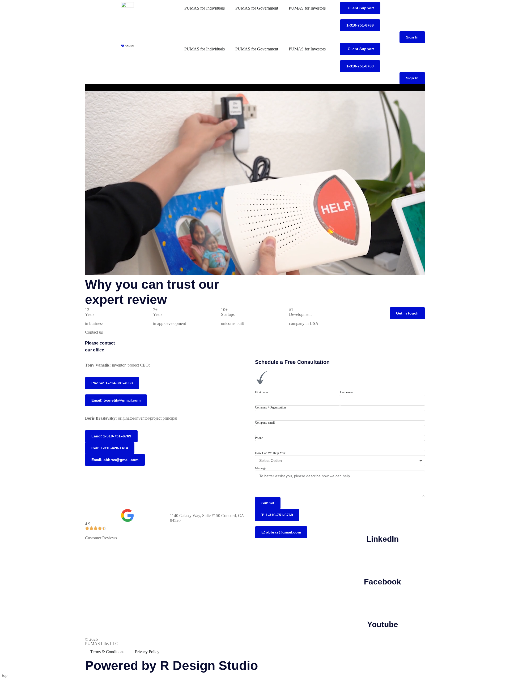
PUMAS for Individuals (204, 8)
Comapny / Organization (270, 407)
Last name (346, 392)
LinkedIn (382, 539)
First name (261, 392)
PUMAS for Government (256, 8)
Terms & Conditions (107, 651)
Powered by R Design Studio (171, 666)
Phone (259, 438)
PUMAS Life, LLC (101, 643)
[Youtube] (382, 601)
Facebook (382, 581)
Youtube (382, 624)
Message (260, 468)
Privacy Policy (147, 651)
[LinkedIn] (382, 515)
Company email (265, 422)
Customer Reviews (101, 538)
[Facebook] (382, 558)
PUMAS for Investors (307, 8)
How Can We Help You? (270, 453)
